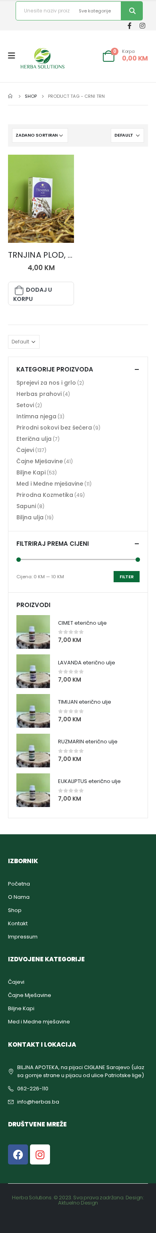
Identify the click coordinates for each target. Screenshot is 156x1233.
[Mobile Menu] (14, 56)
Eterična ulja (34, 439)
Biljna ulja (30, 517)
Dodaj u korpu (32, 294)
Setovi (25, 405)
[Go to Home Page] (11, 96)
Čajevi (41, 236)
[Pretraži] (131, 11)
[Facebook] (129, 25)
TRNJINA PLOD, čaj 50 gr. (56, 254)
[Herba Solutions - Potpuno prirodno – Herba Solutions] (42, 58)
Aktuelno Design (78, 1203)
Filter (127, 576)
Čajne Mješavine (39, 461)
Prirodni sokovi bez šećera (54, 428)
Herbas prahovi (39, 394)
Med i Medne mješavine (49, 484)
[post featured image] (41, 199)
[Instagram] (142, 25)
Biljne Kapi (31, 472)
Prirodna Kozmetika (44, 495)
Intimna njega (36, 416)
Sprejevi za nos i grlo (46, 383)
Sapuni (26, 506)
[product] (33, 632)
